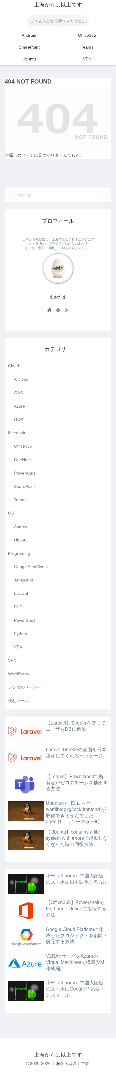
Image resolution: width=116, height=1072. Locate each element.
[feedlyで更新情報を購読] (58, 310)
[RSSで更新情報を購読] (66, 310)
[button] (105, 194)
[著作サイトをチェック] (49, 310)
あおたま (58, 297)
